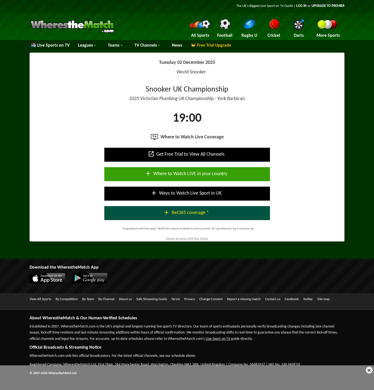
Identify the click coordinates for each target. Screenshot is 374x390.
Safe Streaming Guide (151, 299)
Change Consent (211, 299)
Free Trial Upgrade (214, 45)
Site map (323, 299)
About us (125, 299)
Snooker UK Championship (187, 89)
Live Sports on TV (53, 45)
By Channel (106, 299)
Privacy (189, 299)
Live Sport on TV (218, 339)
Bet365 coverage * (186, 212)
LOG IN (301, 6)
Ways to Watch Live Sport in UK (186, 193)
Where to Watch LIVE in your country (186, 173)
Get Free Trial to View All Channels (186, 154)
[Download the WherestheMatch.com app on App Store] (50, 282)
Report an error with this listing (187, 238)
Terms (175, 299)
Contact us (272, 299)
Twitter (308, 299)
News (177, 45)
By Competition (67, 299)
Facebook (292, 299)
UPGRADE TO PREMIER (328, 6)
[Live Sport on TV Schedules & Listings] (72, 32)
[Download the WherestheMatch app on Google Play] (92, 282)
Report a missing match (244, 299)
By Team (88, 299)
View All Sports (40, 299)
